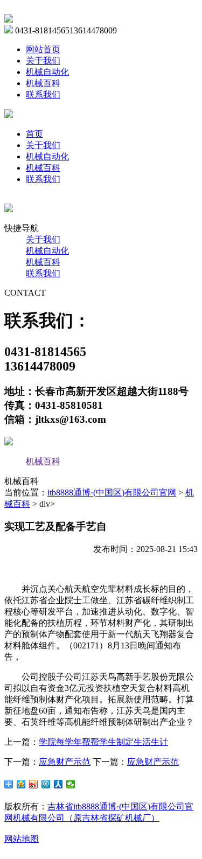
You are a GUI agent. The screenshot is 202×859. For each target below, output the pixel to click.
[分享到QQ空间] (21, 784)
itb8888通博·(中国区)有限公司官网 (111, 492)
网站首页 (43, 49)
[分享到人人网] (58, 784)
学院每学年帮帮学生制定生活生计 (103, 741)
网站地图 (21, 838)
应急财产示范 (64, 761)
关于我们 (43, 60)
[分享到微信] (70, 784)
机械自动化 (47, 71)
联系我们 (43, 94)
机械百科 (43, 83)
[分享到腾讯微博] (46, 784)
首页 (34, 133)
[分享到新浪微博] (33, 784)
